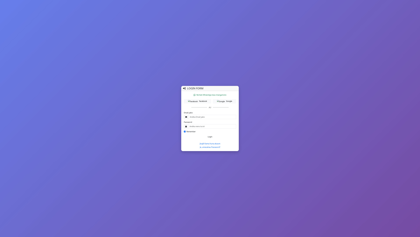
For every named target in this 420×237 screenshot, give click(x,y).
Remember (191, 131)
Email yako (188, 112)
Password (188, 122)
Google (229, 101)
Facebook (203, 101)
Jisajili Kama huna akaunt (210, 143)
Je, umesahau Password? (210, 147)
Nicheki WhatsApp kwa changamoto (211, 95)
